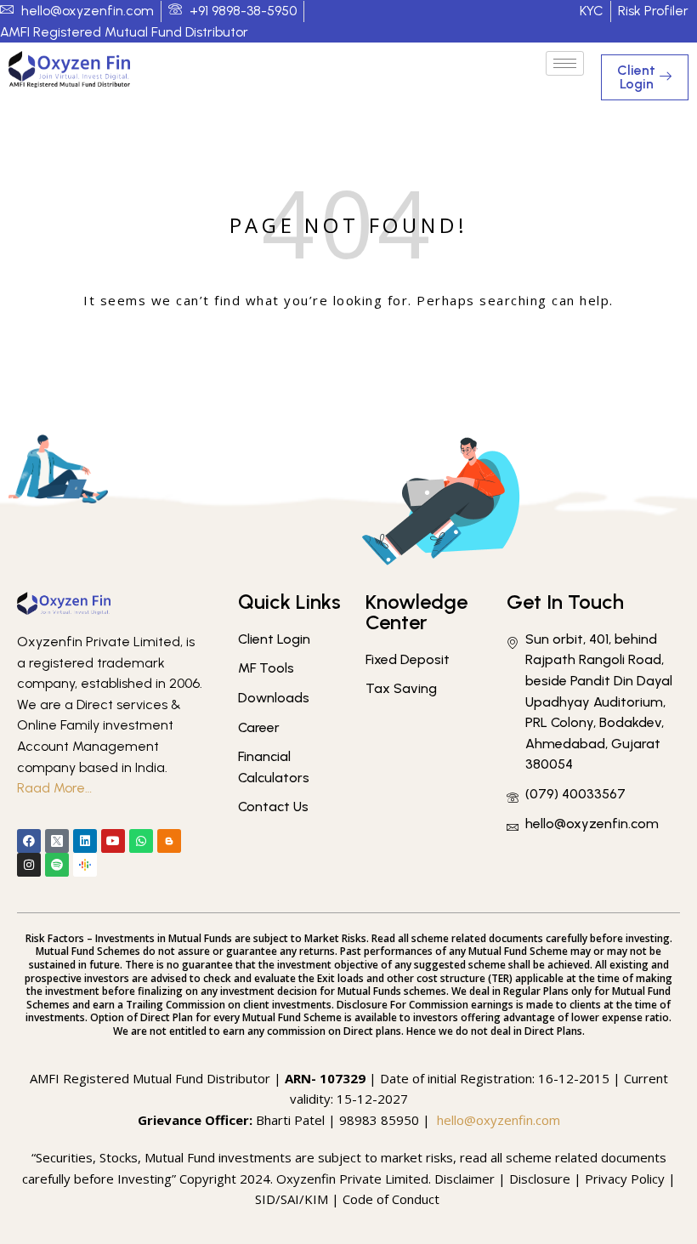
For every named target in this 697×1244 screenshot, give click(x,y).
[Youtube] (113, 841)
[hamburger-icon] (565, 63)
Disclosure (539, 1178)
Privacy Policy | (630, 1178)
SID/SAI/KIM (291, 1198)
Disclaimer (464, 1178)
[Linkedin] (85, 841)
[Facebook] (29, 841)
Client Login (636, 77)
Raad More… (54, 788)
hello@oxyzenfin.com (498, 1119)
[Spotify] (57, 865)
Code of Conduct (393, 1198)
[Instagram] (29, 865)
